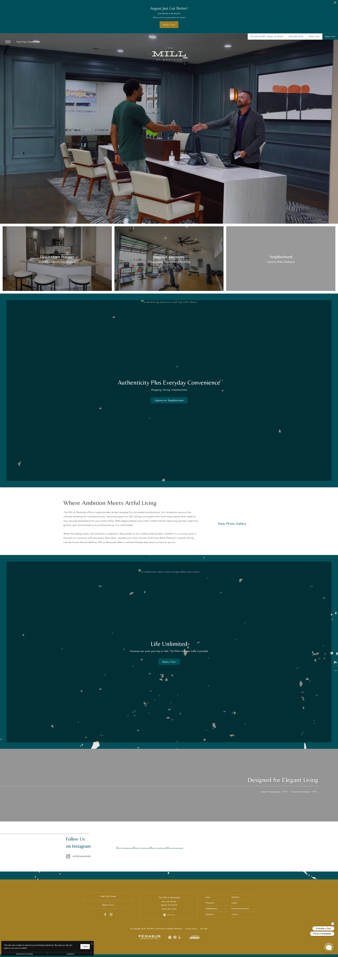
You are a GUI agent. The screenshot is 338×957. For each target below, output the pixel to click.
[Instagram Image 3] (158, 848)
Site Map (204, 928)
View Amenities (300, 791)
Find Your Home (25, 41)
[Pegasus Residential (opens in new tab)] (149, 938)
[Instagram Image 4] (175, 848)
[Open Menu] (8, 42)
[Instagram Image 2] (141, 848)
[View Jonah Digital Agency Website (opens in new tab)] (194, 938)
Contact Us (70, 954)
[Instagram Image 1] (124, 848)
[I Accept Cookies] (92, 944)
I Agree (85, 946)
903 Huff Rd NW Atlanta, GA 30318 (169, 903)
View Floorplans (271, 791)
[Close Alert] (335, 3)
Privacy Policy (191, 928)
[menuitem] (217, 897)
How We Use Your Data (24, 954)
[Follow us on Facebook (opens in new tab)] (105, 915)
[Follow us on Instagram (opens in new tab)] (111, 915)
